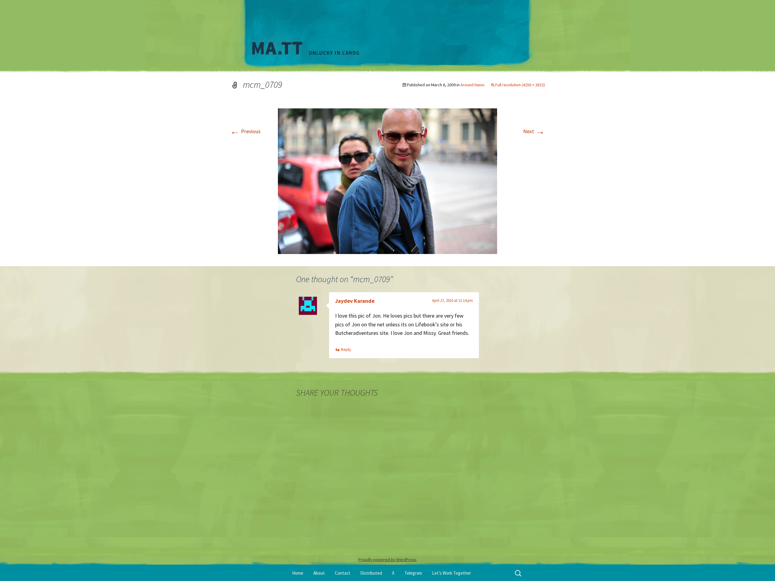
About (319, 573)
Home (297, 573)
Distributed (371, 573)
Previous (245, 131)
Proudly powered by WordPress (387, 559)
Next (534, 131)
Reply (346, 349)
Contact (342, 573)
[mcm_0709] (387, 180)
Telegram (413, 573)
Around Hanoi (472, 84)
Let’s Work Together (451, 573)
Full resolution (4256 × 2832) (520, 84)
